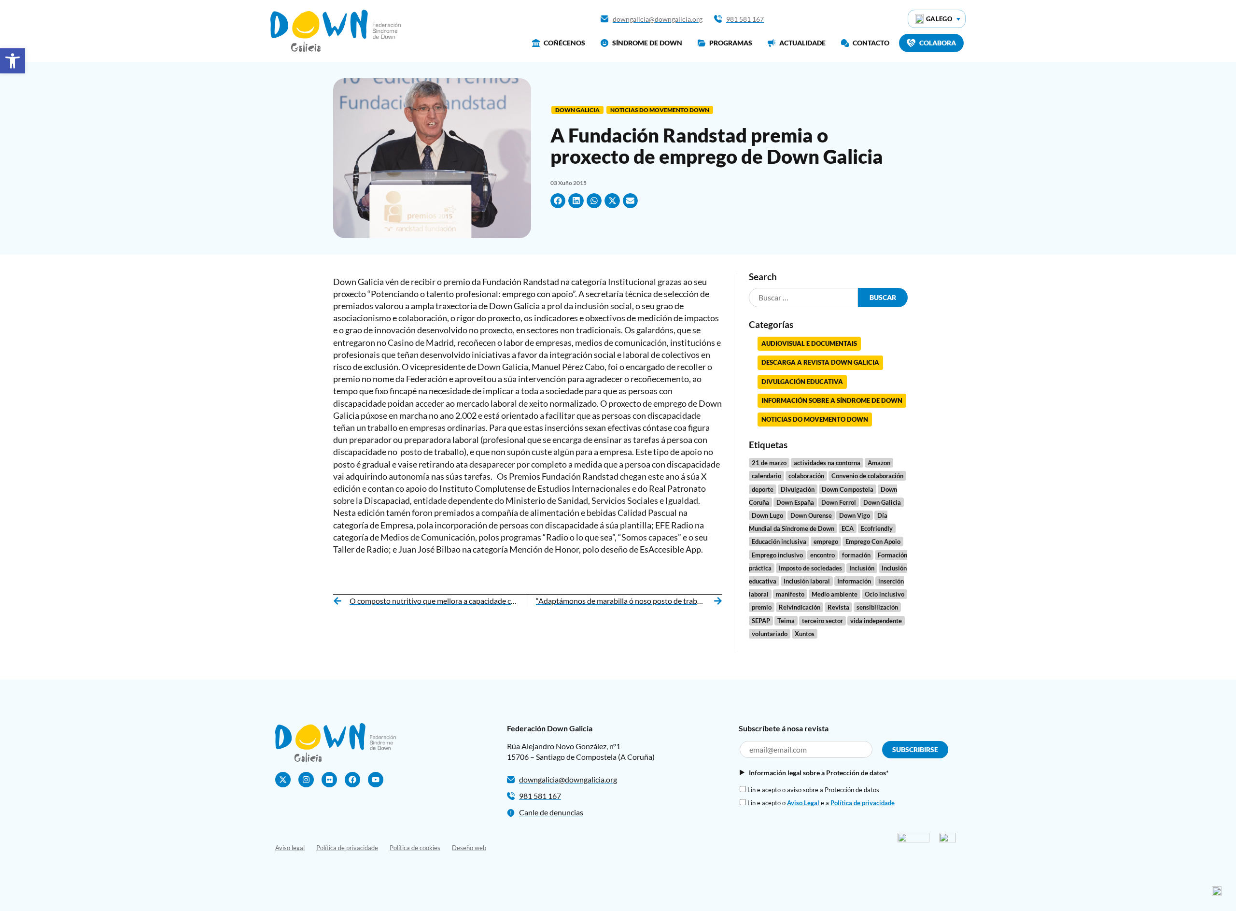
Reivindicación (799, 607)
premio (762, 607)
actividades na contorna (827, 463)
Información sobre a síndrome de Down (831, 400)
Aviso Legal (803, 803)
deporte (762, 489)
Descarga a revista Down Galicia (820, 362)
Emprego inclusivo (777, 555)
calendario (766, 476)
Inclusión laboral (807, 581)
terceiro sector (822, 621)
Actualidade (802, 43)
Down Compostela (847, 489)
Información (854, 581)
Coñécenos (564, 43)
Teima (786, 621)
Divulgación (798, 489)
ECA (848, 528)
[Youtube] (375, 779)
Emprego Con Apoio (872, 541)
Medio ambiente (834, 594)
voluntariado (769, 634)
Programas (730, 43)
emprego (826, 541)
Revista (838, 607)
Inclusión (861, 568)
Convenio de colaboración (867, 476)
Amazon (879, 463)
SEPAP (761, 621)
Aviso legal (290, 848)
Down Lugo (767, 515)
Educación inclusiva (779, 541)
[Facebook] (352, 779)
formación (856, 555)
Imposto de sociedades (810, 568)
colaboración (806, 476)
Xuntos (805, 634)
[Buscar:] (803, 298)
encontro (822, 555)
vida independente (876, 621)
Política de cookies (415, 848)
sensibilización (877, 607)
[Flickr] (329, 779)
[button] (558, 201)
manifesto (790, 594)
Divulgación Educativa (802, 381)
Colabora (937, 43)
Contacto (871, 43)
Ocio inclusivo (884, 594)
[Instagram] (306, 779)
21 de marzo (769, 463)
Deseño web (469, 848)
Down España (795, 502)
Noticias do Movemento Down (659, 110)
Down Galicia (577, 110)
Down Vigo (854, 515)
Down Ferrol (838, 502)
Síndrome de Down (647, 43)
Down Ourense (811, 515)
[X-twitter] (283, 779)
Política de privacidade (862, 803)
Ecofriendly (877, 528)
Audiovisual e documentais (809, 343)
